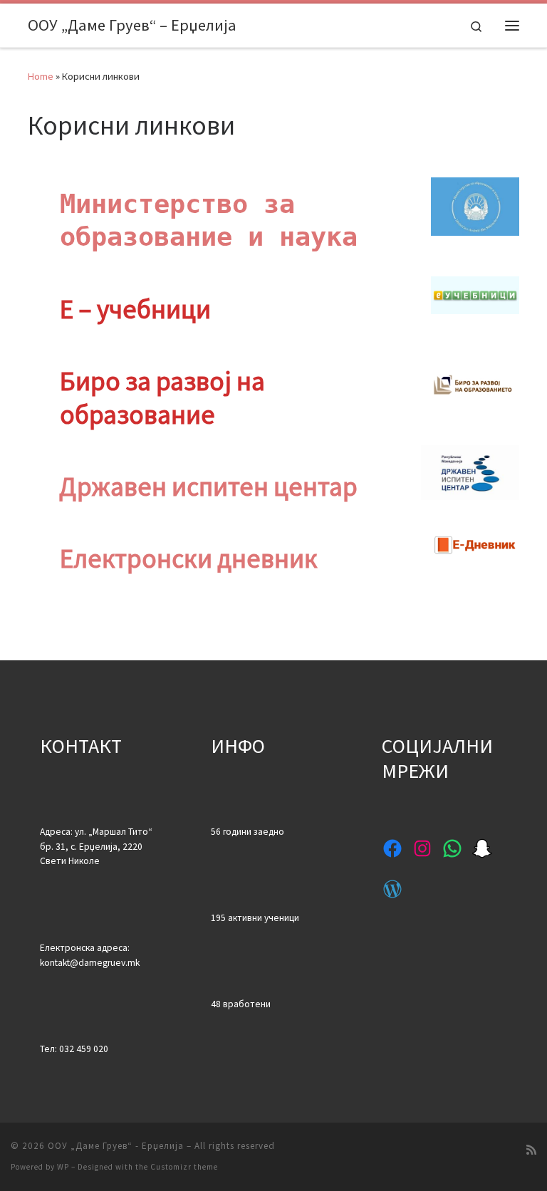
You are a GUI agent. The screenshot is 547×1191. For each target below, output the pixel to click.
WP (63, 1167)
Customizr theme (184, 1167)
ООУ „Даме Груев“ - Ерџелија (116, 1146)
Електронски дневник (189, 558)
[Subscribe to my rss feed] (531, 1150)
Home (40, 76)
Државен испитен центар (208, 486)
